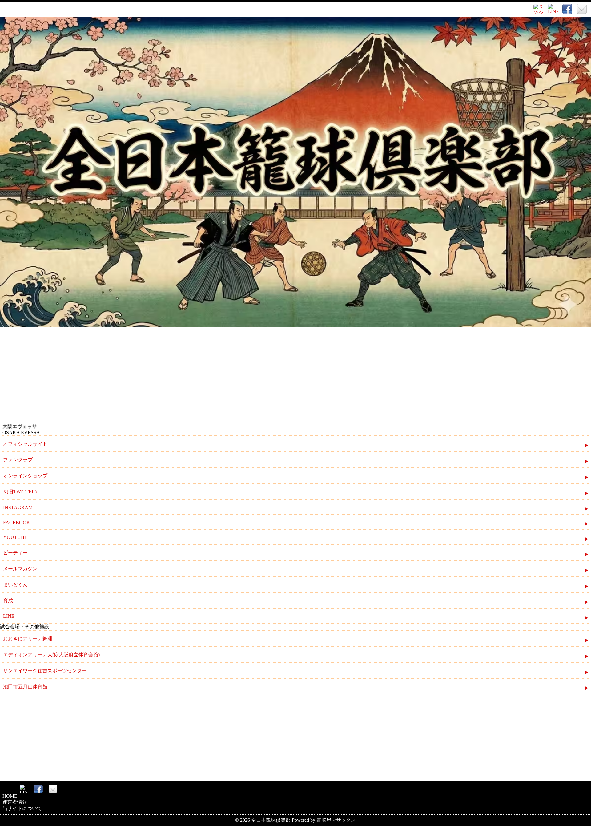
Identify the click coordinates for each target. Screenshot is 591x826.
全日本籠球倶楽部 (271, 820)
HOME (9, 796)
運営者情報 (14, 801)
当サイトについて (22, 808)
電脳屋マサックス (336, 820)
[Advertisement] (295, 375)
